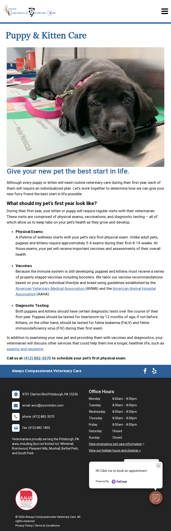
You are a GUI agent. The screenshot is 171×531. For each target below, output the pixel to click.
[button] (156, 497)
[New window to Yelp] (154, 372)
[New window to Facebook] (145, 372)
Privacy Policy (24, 525)
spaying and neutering (25, 349)
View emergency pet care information (115, 444)
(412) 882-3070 (37, 358)
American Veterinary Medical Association (50, 288)
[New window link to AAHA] (27, 499)
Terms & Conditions (47, 525)
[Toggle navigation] (165, 11)
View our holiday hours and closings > (115, 450)
